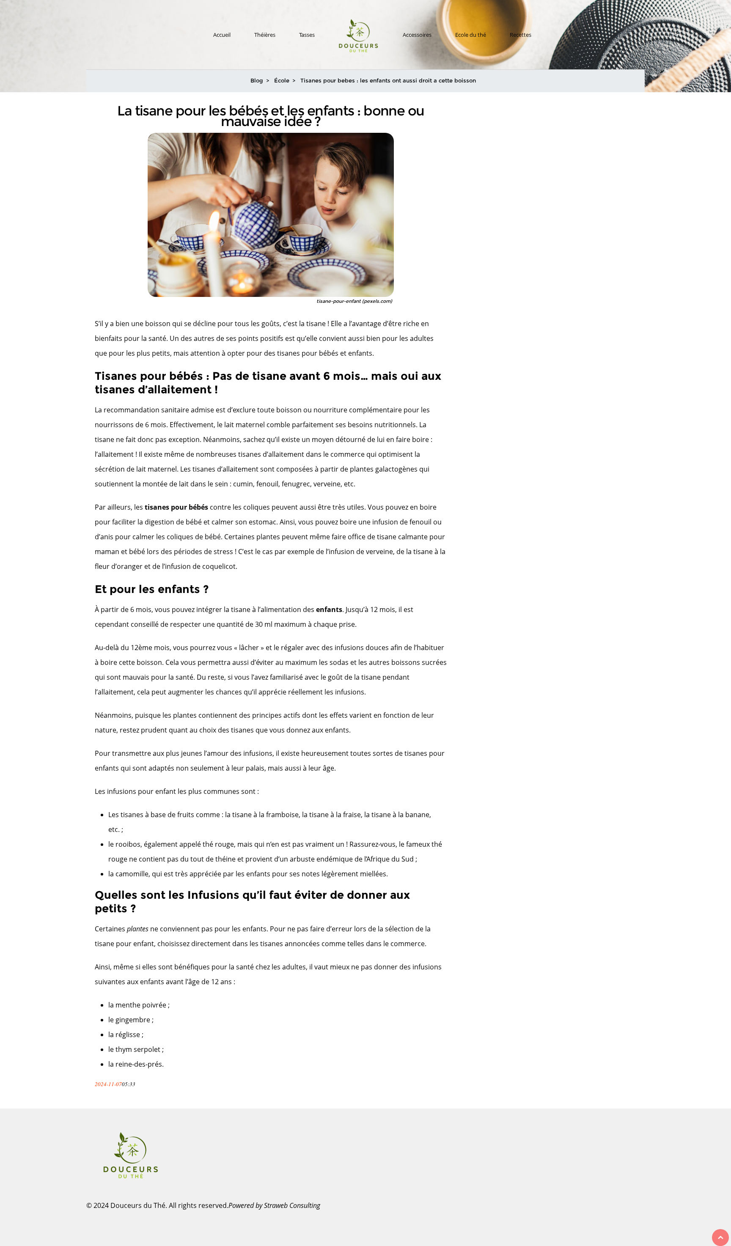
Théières (264, 34)
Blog (256, 80)
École (281, 80)
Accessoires (417, 34)
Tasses (307, 34)
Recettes (520, 34)
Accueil (222, 34)
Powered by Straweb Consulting (274, 1205)
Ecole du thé (470, 34)
